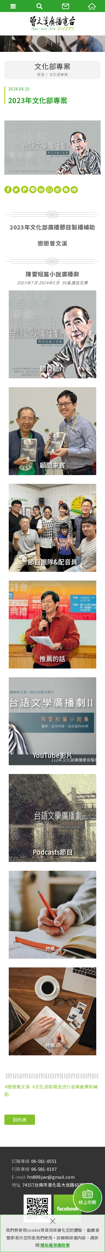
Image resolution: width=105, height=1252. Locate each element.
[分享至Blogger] (66, 189)
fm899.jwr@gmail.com (51, 1177)
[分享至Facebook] (8, 189)
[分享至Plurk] (24, 189)
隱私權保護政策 (54, 1245)
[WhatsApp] (49, 187)
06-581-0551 (44, 1161)
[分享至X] (16, 189)
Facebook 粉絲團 (67, 1208)
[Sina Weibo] (57, 187)
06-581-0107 (44, 1169)
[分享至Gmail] (74, 189)
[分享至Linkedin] (41, 189)
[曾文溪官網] (52, 23)
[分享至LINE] (32, 189)
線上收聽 (87, 1202)
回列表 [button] (20, 1120)
